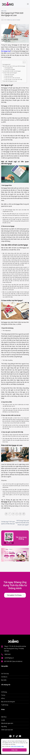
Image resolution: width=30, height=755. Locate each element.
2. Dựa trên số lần (8, 76)
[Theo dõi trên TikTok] (17, 736)
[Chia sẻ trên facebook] (9, 513)
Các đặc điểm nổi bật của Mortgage (12, 71)
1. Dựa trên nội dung (9, 74)
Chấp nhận (14, 750)
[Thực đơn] (28, 4)
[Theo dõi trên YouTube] (20, 736)
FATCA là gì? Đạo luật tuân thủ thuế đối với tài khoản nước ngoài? (22, 523)
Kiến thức (3, 10)
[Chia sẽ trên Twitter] (13, 513)
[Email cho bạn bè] (16, 513)
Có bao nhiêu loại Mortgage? (10, 72)
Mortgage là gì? (7, 64)
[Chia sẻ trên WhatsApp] (6, 513)
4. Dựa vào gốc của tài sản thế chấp (13, 79)
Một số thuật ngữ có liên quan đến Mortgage (14, 66)
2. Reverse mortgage (9, 69)
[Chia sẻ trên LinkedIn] (23, 513)
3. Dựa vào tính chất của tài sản (12, 77)
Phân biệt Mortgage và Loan (10, 81)
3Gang (18, 19)
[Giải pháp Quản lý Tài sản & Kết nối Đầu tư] (9, 4)
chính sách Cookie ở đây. (17, 746)
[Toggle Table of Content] (23, 62)
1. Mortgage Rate (10, 67)
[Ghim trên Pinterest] (20, 513)
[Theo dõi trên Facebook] (10, 736)
